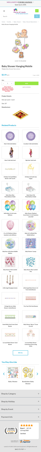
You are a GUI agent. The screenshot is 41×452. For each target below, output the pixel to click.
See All (20, 353)
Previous (3, 373)
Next (37, 373)
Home (3, 22)
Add (26, 83)
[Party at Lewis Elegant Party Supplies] (20, 11)
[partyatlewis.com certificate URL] (20, 441)
